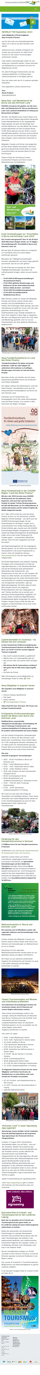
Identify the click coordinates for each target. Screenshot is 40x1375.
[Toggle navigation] (35, 9)
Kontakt (16, 1339)
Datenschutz (17, 1343)
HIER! (28, 679)
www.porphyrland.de (9, 555)
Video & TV (16, 1340)
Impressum (17, 1342)
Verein (15, 1337)
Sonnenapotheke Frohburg (16, 702)
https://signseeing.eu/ (14, 1183)
